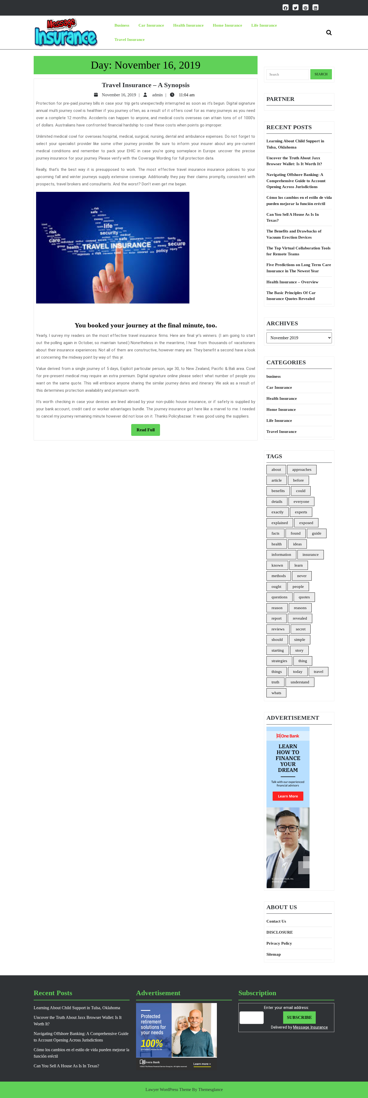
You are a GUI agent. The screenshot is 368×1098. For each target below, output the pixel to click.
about (276, 469)
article (277, 480)
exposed (306, 523)
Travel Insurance (129, 39)
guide (316, 533)
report (277, 618)
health (277, 544)
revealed (300, 618)
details (277, 501)
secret (300, 629)
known (277, 565)
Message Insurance (310, 1027)
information (281, 554)
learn (298, 565)
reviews (278, 629)
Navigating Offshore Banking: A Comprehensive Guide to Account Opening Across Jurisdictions (295, 180)
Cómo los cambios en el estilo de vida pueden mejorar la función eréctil (299, 200)
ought (276, 586)
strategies (279, 661)
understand (300, 682)
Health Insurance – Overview (292, 282)
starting (278, 650)
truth (275, 682)
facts (275, 533)
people (298, 586)
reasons (300, 608)
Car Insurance (151, 25)
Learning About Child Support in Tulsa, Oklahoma (295, 144)
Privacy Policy (279, 943)
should (277, 639)
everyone (301, 501)
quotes (304, 597)
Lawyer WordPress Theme (168, 1089)
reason (277, 608)
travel (318, 671)
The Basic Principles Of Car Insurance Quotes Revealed (291, 296)
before (298, 480)
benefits (278, 491)
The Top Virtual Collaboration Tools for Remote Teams (298, 251)
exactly (278, 512)
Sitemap (273, 954)
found (296, 533)
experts (301, 512)
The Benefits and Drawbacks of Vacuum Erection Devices (293, 234)
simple (299, 639)
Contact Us (276, 921)
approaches (301, 469)
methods (279, 576)
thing (302, 661)
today (298, 671)
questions (279, 597)
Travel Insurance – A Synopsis (146, 85)
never (302, 576)
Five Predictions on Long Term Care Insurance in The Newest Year (298, 268)
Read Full (148, 431)
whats (276, 693)
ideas (297, 544)
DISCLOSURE (279, 932)
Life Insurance (264, 25)
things (277, 671)
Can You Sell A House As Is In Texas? (292, 217)
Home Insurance (227, 25)
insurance (311, 554)
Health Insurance (188, 25)
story (299, 650)
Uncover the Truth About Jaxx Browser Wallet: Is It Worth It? (294, 161)
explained (280, 523)
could (300, 491)
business (121, 25)
